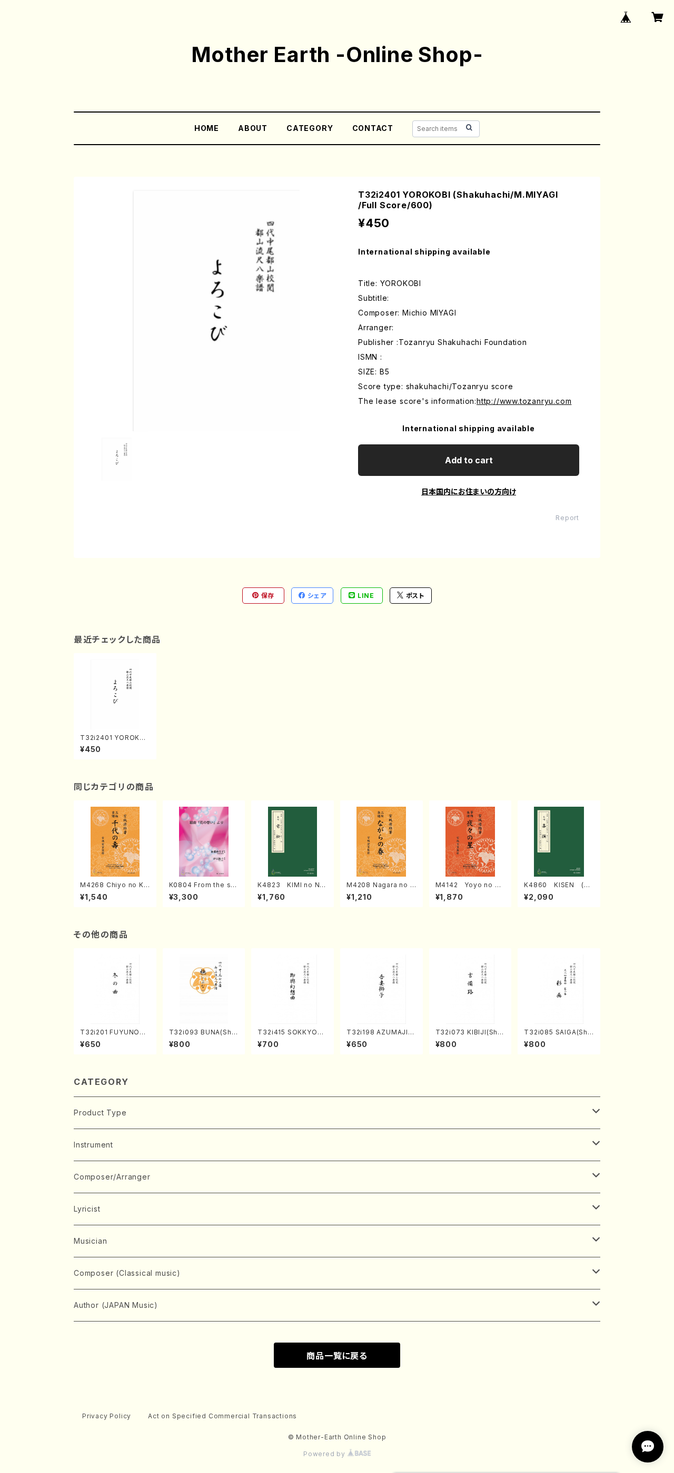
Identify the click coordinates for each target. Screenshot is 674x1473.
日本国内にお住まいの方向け (468, 491)
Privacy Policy (106, 1416)
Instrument (93, 1144)
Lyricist (87, 1208)
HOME (206, 128)
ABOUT (252, 128)
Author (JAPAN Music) (116, 1305)
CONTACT (373, 128)
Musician (90, 1240)
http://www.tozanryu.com (524, 401)
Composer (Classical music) (127, 1272)
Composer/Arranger (112, 1176)
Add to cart (469, 460)
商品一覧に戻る (337, 1355)
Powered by (325, 1454)
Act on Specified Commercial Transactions (222, 1416)
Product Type (100, 1112)
